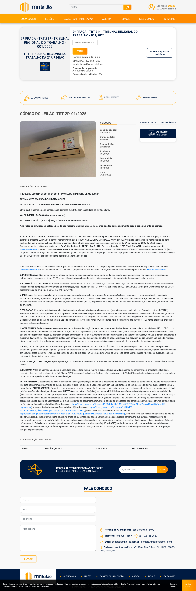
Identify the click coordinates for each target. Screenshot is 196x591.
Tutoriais (169, 18)
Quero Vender (149, 97)
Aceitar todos (188, 585)
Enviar (162, 469)
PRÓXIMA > (171, 122)
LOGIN (171, 5)
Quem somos (28, 18)
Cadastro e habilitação (78, 18)
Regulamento (111, 97)
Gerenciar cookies (173, 585)
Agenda (106, 18)
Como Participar (39, 98)
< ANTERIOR (145, 122)
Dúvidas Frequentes (78, 97)
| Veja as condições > (159, 52)
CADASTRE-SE (168, 8)
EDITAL (80, 51)
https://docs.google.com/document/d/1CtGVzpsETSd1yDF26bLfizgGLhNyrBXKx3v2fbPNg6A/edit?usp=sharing (72, 413)
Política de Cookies (42, 586)
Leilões (49, 18)
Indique (125, 18)
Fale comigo (146, 18)
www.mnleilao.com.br (30, 249)
